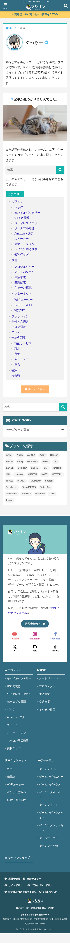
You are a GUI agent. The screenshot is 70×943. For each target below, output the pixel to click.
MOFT (44, 474)
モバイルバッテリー (27, 212)
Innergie (57, 468)
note (35, 650)
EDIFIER (35, 468)
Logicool (19, 474)
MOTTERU (57, 474)
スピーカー (21, 238)
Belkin (9, 461)
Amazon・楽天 (24, 233)
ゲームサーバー (48, 837)
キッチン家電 (23, 287)
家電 (14, 260)
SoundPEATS (29, 487)
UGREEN (40, 493)
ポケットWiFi (23, 305)
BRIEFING (32, 461)
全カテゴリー (34, 878)
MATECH (32, 474)
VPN (10, 768)
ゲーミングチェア (50, 804)
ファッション (20, 316)
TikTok (55, 650)
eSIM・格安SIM (16, 799)
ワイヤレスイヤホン (27, 223)
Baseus (54, 455)
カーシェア (21, 359)
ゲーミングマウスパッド (51, 815)
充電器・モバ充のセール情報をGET (34, 14)
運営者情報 (14, 878)
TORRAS (26, 493)
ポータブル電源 (24, 228)
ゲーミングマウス (50, 784)
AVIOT (42, 455)
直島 (17, 364)
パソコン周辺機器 (25, 249)
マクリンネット (17, 760)
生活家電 (20, 277)
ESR (46, 468)
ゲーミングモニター (51, 776)
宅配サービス (23, 343)
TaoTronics (11, 493)
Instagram (35, 638)
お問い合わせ (50, 892)
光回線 (11, 776)
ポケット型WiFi (16, 792)
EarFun (9, 468)
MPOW (9, 481)
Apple (20, 455)
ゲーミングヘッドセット (51, 828)
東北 (17, 348)
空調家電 (20, 282)
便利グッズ (21, 254)
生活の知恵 (18, 337)
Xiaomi (9, 500)
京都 (17, 353)
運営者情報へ (33, 623)
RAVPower (35, 481)
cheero (45, 461)
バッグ (18, 207)
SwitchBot (45, 487)
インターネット (21, 293)
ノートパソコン (24, 271)
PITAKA (21, 481)
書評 (14, 370)
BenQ (20, 461)
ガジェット (18, 201)
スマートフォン (24, 244)
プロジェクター (24, 266)
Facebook (55, 638)
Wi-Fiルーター (23, 299)
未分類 (15, 375)
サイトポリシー (16, 885)
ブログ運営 (18, 326)
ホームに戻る (36, 389)
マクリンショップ (18, 857)
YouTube (14, 638)
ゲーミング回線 (48, 845)
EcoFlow (22, 468)
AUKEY (31, 455)
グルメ (15, 332)
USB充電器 (21, 217)
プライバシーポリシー (43, 885)
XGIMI (52, 493)
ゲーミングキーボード (51, 794)
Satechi (49, 481)
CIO (55, 461)
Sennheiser (12, 487)
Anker (9, 455)
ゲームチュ (47, 760)
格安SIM (19, 310)
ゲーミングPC (47, 768)
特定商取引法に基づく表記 (22, 892)
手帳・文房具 (20, 321)
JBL (8, 474)
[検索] (60, 170)
